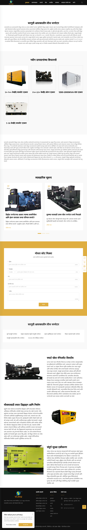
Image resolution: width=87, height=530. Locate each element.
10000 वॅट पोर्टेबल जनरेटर (36, 338)
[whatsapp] (84, 266)
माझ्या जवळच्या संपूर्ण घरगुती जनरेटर (31, 334)
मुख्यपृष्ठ (27, 2)
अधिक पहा (8, 227)
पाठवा (43, 304)
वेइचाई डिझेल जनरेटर (40, 506)
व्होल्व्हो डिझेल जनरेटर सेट (41, 503)
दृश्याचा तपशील (16, 77)
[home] (11, 2)
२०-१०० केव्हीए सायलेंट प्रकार (16, 92)
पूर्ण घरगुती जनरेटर (12, 334)
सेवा (46, 2)
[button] (39, 233)
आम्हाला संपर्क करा (66, 2)
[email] (84, 270)
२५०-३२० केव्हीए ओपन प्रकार (43, 92)
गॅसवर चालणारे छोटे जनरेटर (72, 334)
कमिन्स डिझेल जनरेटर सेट (41, 498)
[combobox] (12, 272)
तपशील (51, 2)
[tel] (84, 262)
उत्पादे (41, 2)
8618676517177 (68, 504)
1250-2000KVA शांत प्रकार (71, 92)
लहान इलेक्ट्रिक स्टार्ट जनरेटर (52, 334)
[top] (84, 507)
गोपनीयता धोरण (66, 526)
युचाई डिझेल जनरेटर (40, 511)
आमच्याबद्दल (34, 2)
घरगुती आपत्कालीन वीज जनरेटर (15, 338)
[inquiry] (84, 258)
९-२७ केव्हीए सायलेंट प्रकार (16, 123)
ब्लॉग (74, 2)
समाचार (57, 2)
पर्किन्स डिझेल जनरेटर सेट (41, 501)
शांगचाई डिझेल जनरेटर (41, 508)
